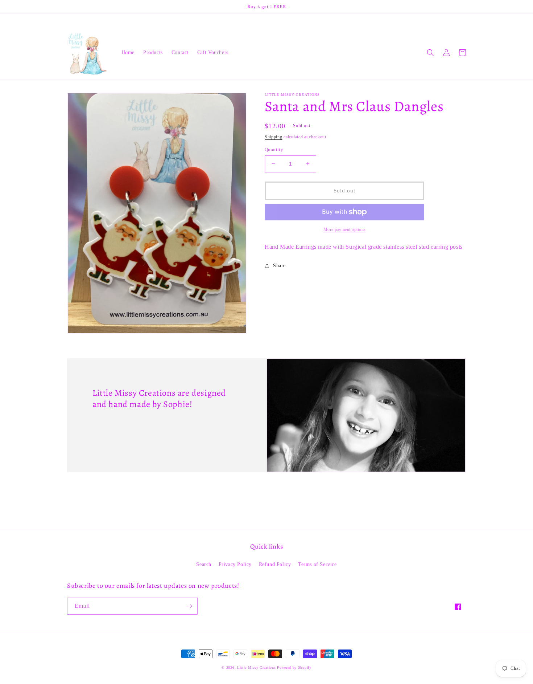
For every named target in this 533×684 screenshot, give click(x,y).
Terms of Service (317, 564)
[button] (430, 53)
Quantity (274, 149)
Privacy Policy (235, 564)
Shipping (273, 136)
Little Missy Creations (256, 667)
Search (203, 564)
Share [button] (279, 265)
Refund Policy (275, 564)
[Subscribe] (189, 606)
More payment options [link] (344, 229)
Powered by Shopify (294, 667)
